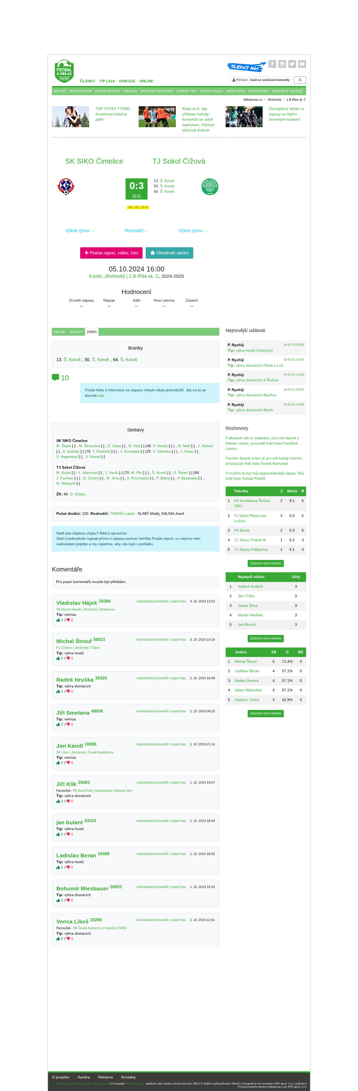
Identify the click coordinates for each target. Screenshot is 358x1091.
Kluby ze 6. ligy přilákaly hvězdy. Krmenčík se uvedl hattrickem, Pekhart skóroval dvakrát (198, 119)
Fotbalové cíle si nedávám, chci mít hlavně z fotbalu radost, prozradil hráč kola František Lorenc (262, 443)
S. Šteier (181, 473)
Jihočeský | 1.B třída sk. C (131, 276)
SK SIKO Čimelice (94, 161)
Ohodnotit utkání (172, 252)
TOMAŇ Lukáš (122, 514)
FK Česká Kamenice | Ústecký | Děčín (100, 928)
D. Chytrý (91, 478)
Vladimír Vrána (247, 700)
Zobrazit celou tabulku (265, 563)
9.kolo (95, 276)
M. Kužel (63, 473)
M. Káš (134, 446)
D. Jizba (114, 446)
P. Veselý (160, 446)
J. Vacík (111, 473)
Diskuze (127, 81)
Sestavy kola (211, 91)
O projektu (60, 1077)
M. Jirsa (113, 478)
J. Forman (64, 478)
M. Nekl (184, 446)
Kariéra (84, 1077)
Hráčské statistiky (156, 91)
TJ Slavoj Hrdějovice (251, 550)
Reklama (105, 1077)
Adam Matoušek (248, 690)
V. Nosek (93, 457)
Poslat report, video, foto (113, 252)
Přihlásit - (262, 80)
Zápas (92, 332)
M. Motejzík (65, 483)
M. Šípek (63, 446)
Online (146, 81)
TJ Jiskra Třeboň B (249, 540)
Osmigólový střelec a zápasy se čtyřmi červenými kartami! (286, 114)
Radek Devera (247, 681)
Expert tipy (187, 91)
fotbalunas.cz (252, 99)
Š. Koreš (167, 181)
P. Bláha (163, 478)
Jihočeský (274, 99)
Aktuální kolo (107, 91)
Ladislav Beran (247, 671)
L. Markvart (88, 473)
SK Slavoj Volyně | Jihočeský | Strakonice (85, 609)
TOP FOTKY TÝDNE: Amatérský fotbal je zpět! (113, 114)
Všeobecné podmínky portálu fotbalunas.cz (82, 1083)
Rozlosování (80, 91)
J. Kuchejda (130, 451)
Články (87, 81)
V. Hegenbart (67, 457)
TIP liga (107, 81)
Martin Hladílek (250, 615)
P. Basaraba (187, 478)
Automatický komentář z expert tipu (162, 601)
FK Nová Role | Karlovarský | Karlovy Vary (102, 791)
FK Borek (241, 530)
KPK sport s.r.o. (135, 1083)
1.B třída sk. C (296, 99)
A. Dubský (71, 451)
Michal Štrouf (246, 662)
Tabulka (130, 91)
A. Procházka (138, 478)
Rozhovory (258, 91)
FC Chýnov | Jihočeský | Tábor (78, 648)
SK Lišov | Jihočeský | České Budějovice (85, 752)
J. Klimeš (205, 446)
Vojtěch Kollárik (250, 587)
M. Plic (136, 473)
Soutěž (59, 91)
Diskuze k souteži (287, 91)
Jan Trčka (246, 596)
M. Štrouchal (89, 446)
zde (101, 396)
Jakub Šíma (248, 606)
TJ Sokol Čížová (179, 161)
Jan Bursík (247, 625)
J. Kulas (187, 451)
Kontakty (128, 1077)
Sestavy (76, 332)
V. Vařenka (162, 451)
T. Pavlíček (101, 451)
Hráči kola (235, 91)
